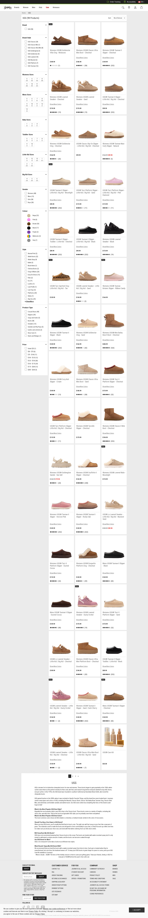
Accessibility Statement (98, 882)
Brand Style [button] (26, 38)
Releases (56, 7)
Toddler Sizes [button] (27, 134)
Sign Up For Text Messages (32, 873)
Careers (93, 872)
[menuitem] (16, 7)
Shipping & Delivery (58, 882)
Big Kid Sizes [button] (27, 174)
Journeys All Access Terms (99, 885)
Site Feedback (56, 891)
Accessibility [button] (131, 2)
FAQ (53, 872)
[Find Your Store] (129, 7)
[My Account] (136, 8)
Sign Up (26, 869)
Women (115, 872)
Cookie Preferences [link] (96, 894)
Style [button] (24, 249)
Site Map (55, 895)
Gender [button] (25, 189)
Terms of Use (37, 885)
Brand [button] (24, 25)
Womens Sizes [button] (27, 75)
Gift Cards (75, 875)
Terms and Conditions (97, 878)
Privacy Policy (95, 875)
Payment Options (57, 888)
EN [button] (142, 2)
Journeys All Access (79, 869)
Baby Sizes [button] (26, 120)
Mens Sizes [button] (26, 95)
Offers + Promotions (79, 878)
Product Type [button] (27, 308)
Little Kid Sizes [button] (28, 155)
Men (114, 875)
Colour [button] (25, 211)
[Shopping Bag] (142, 7)
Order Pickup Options (59, 885)
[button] (29, 301)
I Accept (137, 910)
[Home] (7, 7)
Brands (115, 869)
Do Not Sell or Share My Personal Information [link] (98, 889)
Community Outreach (97, 869)
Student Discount (78, 872)
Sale (47, 7)
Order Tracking (115, 2)
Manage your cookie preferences (54, 909)
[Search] (123, 7)
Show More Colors (82, 58)
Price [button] (24, 344)
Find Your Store (28, 895)
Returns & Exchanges (59, 878)
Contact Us (56, 869)
